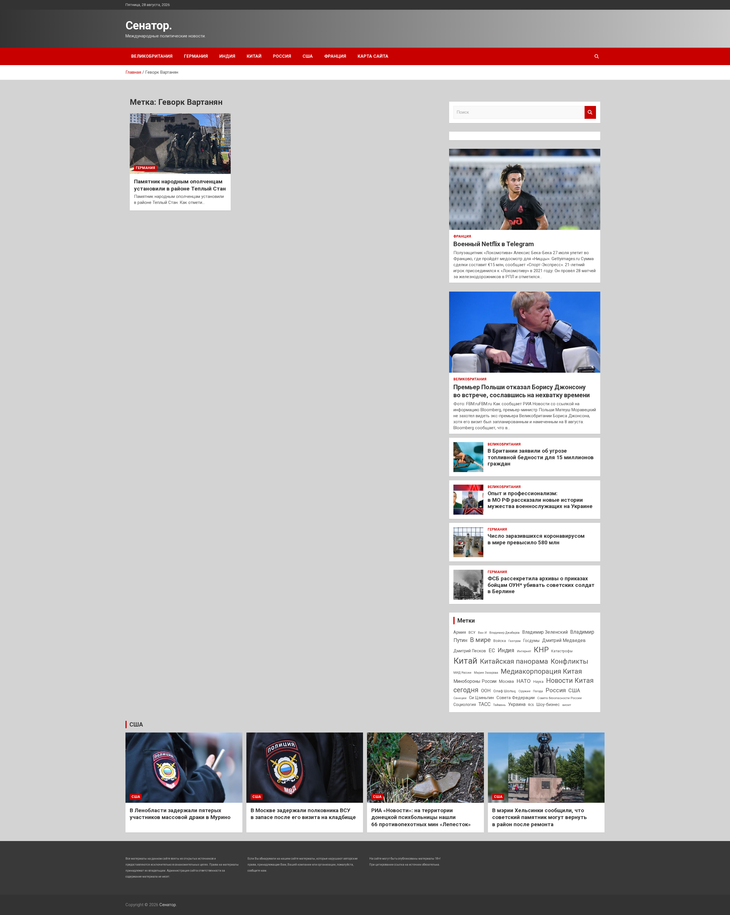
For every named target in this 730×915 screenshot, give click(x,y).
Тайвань (499, 705)
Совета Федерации (515, 697)
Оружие (524, 691)
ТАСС (484, 704)
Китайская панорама (514, 661)
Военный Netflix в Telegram (493, 244)
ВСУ (472, 633)
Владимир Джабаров (504, 633)
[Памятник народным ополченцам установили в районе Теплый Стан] (180, 143)
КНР (541, 649)
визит (566, 705)
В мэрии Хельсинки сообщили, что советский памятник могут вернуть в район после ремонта (539, 817)
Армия (459, 632)
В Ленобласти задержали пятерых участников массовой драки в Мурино (180, 814)
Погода (538, 691)
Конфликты (569, 661)
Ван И (482, 633)
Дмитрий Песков (469, 651)
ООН (486, 690)
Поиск (590, 112)
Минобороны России (474, 681)
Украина (517, 704)
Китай (254, 56)
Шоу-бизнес (548, 704)
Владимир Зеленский (545, 632)
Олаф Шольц (504, 691)
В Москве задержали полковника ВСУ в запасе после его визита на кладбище (303, 814)
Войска (499, 641)
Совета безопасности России (559, 698)
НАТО (523, 681)
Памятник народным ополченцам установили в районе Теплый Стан (180, 185)
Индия (227, 56)
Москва (506, 681)
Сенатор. (148, 25)
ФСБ (531, 705)
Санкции (460, 698)
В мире (480, 639)
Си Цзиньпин (481, 697)
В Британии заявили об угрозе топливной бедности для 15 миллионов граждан (541, 457)
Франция (335, 56)
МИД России (462, 673)
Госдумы (531, 640)
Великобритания (152, 56)
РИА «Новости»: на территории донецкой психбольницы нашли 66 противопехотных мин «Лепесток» (421, 817)
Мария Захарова (486, 673)
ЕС (491, 650)
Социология (464, 704)
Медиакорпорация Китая (541, 671)
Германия (196, 56)
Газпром (514, 641)
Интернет (524, 651)
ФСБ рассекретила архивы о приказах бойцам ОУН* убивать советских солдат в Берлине (541, 585)
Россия (282, 56)
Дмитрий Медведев (564, 640)
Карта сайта (373, 56)
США (308, 56)
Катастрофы (562, 651)
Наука (538, 682)
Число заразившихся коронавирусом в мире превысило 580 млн (536, 539)
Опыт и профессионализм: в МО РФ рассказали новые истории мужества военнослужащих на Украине (540, 500)
